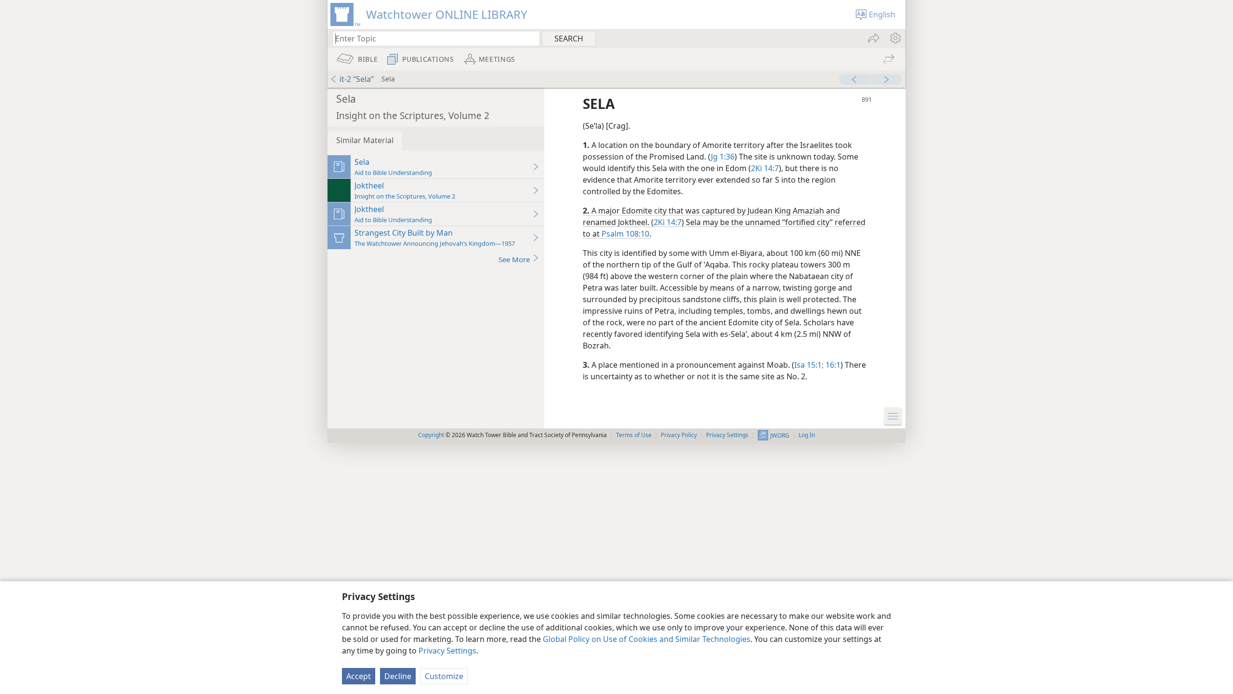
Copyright (431, 435)
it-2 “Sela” (357, 79)
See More (514, 259)
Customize (444, 676)
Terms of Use (634, 435)
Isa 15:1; (809, 365)
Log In (807, 435)
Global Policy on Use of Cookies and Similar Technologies (646, 639)
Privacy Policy (679, 435)
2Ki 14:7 (765, 168)
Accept (358, 676)
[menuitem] (894, 38)
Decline (397, 676)
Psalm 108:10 (625, 233)
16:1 (832, 365)
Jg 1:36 (723, 156)
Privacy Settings (447, 650)
